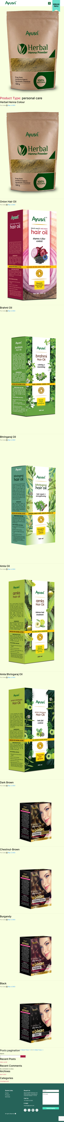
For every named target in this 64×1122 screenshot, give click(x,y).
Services (7, 1097)
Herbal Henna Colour (12, 102)
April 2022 (3, 1074)
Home (7, 1093)
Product (7, 1095)
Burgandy (5, 916)
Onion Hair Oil (8, 201)
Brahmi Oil (6, 307)
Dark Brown (7, 782)
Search (2, 1053)
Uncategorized (4, 1081)
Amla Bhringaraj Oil (11, 674)
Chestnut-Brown (10, 849)
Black (3, 983)
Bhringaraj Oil (8, 436)
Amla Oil (5, 566)
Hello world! (3, 1062)
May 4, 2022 (11, 105)
